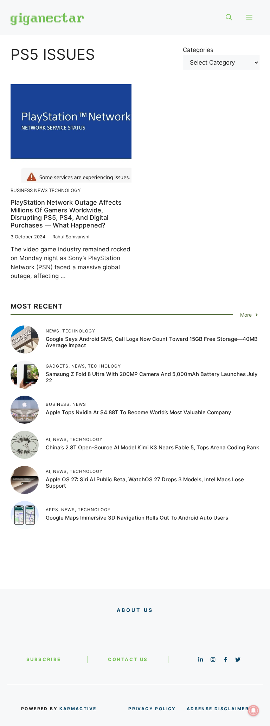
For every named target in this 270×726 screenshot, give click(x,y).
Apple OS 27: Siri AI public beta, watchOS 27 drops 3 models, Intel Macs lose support (145, 482)
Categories (198, 49)
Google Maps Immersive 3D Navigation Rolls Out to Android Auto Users (137, 517)
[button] (229, 17)
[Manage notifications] (253, 710)
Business (22, 190)
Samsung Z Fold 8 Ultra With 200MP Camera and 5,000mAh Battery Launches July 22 (152, 377)
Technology (65, 190)
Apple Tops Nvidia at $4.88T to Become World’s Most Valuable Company (138, 412)
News (40, 190)
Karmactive (77, 708)
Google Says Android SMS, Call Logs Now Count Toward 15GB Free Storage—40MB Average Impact (152, 342)
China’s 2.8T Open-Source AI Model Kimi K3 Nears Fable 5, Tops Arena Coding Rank (152, 447)
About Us (135, 610)
